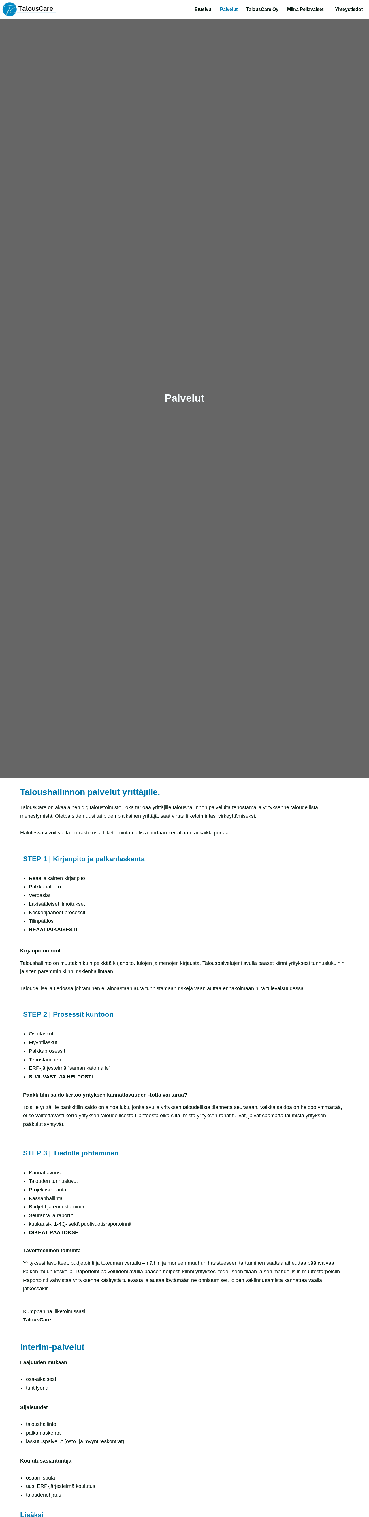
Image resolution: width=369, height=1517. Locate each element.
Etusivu (203, 9)
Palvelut (229, 9)
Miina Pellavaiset (305, 9)
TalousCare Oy (262, 9)
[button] (307, 9)
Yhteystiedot (349, 9)
